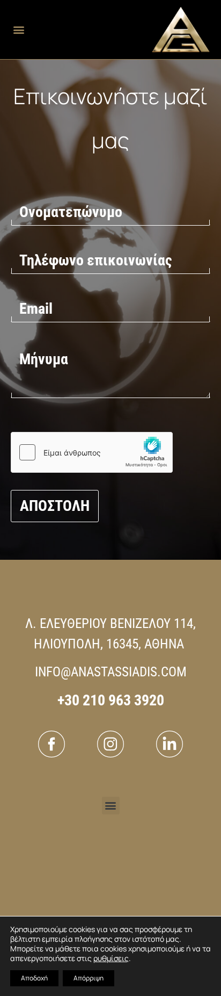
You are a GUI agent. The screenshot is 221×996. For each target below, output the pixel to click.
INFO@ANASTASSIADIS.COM (111, 672)
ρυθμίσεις (111, 958)
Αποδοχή (34, 978)
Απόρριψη (88, 978)
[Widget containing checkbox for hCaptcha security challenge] (92, 452)
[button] (18, 30)
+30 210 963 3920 (110, 700)
